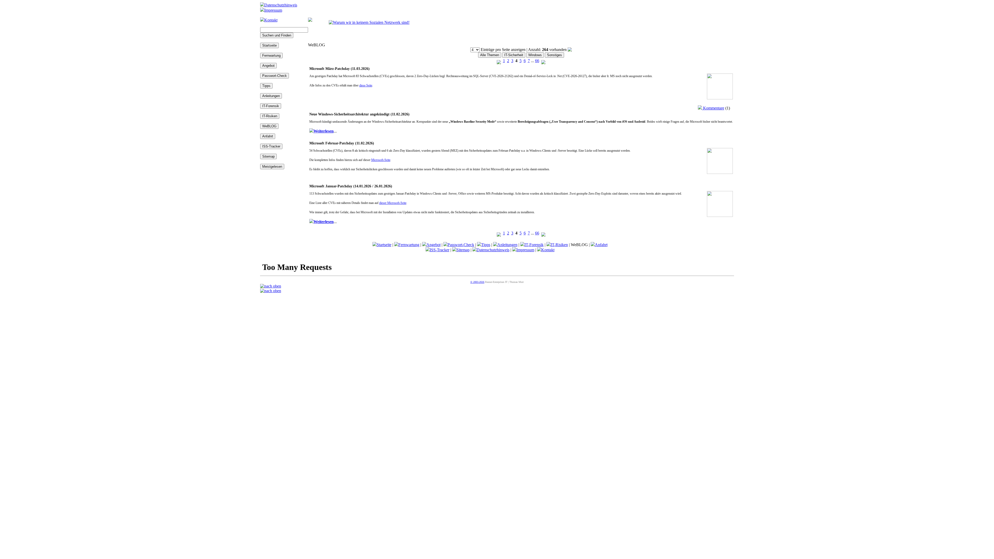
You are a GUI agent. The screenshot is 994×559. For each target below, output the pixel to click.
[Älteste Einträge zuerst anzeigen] (570, 49)
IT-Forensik (534, 244)
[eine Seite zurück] (499, 60)
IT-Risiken (559, 244)
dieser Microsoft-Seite (392, 203)
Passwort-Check (461, 244)
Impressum (273, 10)
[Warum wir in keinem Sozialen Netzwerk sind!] (369, 22)
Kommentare (713, 108)
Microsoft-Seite (380, 160)
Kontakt (270, 20)
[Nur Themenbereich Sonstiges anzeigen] (554, 55)
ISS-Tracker (439, 250)
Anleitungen (507, 244)
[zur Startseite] (310, 20)
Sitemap (463, 250)
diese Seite (365, 85)
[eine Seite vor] (543, 60)
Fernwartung (408, 244)
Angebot (433, 244)
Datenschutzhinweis (280, 5)
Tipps (485, 244)
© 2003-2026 (477, 282)
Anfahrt (601, 244)
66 (537, 60)
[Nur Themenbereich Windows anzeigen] (535, 55)
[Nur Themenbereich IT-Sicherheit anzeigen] (513, 55)
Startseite (384, 244)
